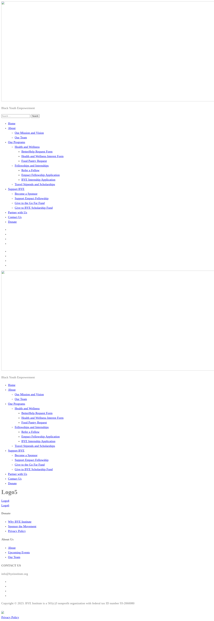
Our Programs (16, 142)
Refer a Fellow (30, 170)
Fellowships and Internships (32, 165)
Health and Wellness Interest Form (42, 156)
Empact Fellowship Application (40, 175)
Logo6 (5, 505)
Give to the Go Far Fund (30, 203)
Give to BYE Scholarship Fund (34, 207)
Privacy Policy (17, 531)
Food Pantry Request (34, 161)
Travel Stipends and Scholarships (35, 184)
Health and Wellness (27, 147)
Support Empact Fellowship (31, 198)
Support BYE (16, 189)
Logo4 (5, 500)
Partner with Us (17, 212)
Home (11, 123)
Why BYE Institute (19, 521)
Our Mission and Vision (29, 132)
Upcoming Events (19, 552)
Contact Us (15, 217)
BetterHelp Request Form (36, 151)
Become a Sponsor (26, 193)
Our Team (21, 137)
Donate (12, 221)
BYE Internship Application (38, 179)
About (12, 128)
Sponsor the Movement (22, 526)
